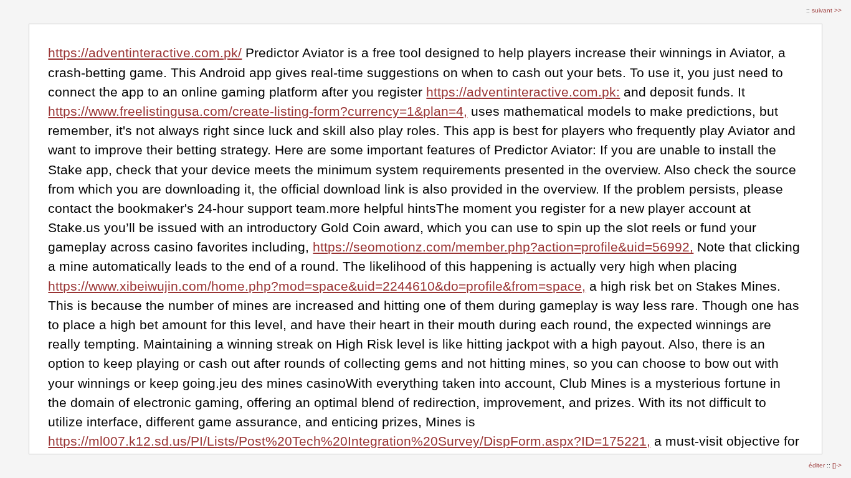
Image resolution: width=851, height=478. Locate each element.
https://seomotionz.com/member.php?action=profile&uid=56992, (503, 247)
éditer (818, 465)
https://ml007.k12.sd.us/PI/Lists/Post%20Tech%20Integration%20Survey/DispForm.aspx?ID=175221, (349, 441)
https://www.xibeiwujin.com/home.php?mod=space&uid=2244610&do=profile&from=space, (317, 286)
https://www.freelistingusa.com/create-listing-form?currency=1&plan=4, (257, 111)
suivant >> (827, 10)
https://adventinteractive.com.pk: (523, 92)
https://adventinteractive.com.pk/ (145, 52)
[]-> (837, 465)
